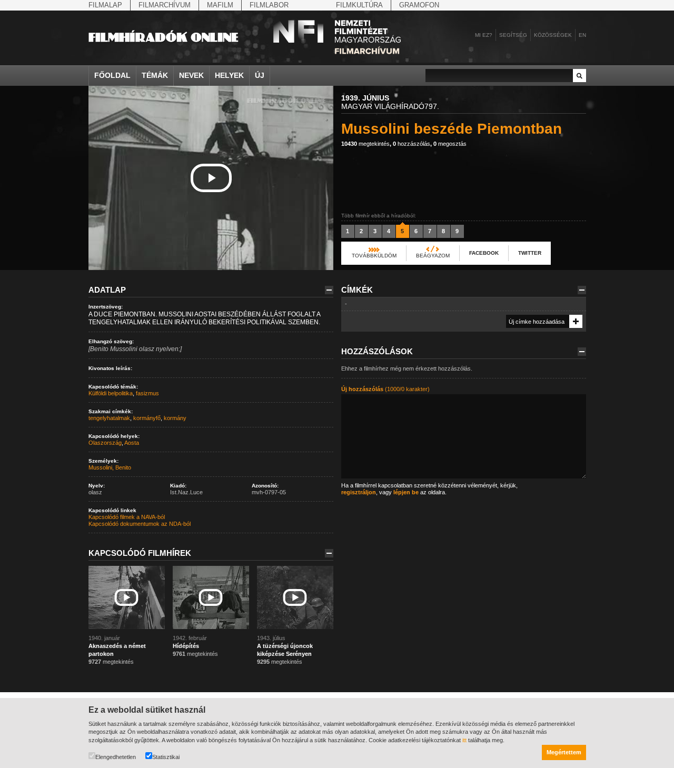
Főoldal (112, 75)
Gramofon (419, 5)
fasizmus (147, 393)
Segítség (513, 35)
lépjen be (406, 492)
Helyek (229, 75)
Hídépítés (186, 646)
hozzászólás (411, 144)
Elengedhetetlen (115, 757)
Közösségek (553, 35)
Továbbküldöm (374, 255)
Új (259, 75)
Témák (155, 75)
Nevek (191, 75)
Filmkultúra (359, 5)
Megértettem (564, 752)
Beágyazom (433, 255)
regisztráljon (358, 492)
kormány (175, 418)
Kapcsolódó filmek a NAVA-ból (126, 517)
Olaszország (105, 443)
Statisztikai (166, 757)
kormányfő (147, 418)
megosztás (450, 144)
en (582, 35)
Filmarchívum (164, 5)
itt (464, 740)
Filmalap (105, 5)
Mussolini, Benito (109, 467)
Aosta (131, 443)
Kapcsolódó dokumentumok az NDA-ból (139, 524)
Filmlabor (269, 5)
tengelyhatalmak (109, 418)
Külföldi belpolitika (110, 393)
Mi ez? (483, 35)
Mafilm (220, 5)
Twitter (529, 253)
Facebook (484, 253)
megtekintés (365, 144)
